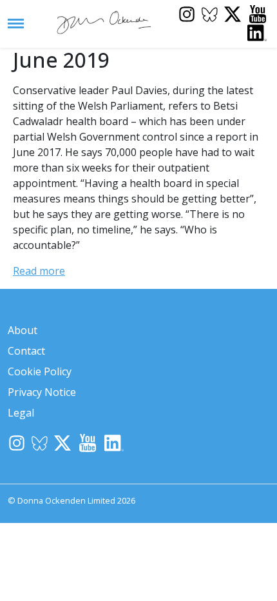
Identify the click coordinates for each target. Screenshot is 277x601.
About (22, 330)
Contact (26, 351)
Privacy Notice (42, 392)
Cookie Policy (40, 371)
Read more (39, 271)
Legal (21, 413)
